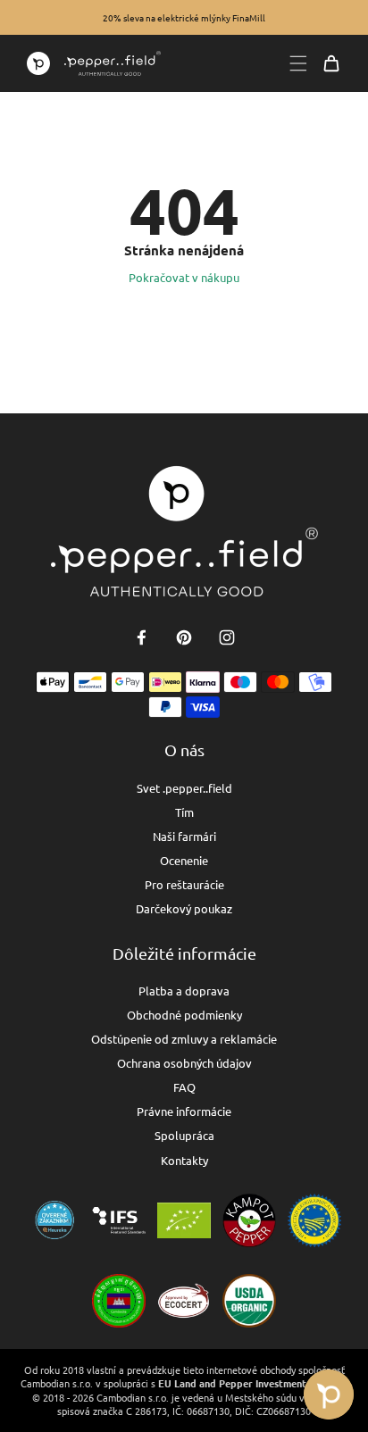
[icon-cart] (331, 63)
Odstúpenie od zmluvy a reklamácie (184, 1038)
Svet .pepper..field (184, 787)
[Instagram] (227, 637)
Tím (184, 812)
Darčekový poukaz (184, 908)
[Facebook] (141, 637)
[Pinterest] (184, 637)
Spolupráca (184, 1135)
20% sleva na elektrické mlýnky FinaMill (184, 17)
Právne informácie (184, 1111)
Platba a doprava (184, 990)
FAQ (184, 1087)
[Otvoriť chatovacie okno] (329, 1395)
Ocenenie (184, 860)
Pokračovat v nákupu (184, 277)
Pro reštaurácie (184, 884)
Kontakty (184, 1160)
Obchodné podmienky (184, 1014)
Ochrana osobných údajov (184, 1062)
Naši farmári (184, 836)
